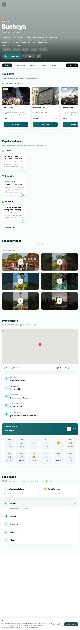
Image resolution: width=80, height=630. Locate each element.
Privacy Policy (34, 627)
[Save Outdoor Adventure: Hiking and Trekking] (23, 220)
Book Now (15, 124)
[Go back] (4, 4)
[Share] (38, 56)
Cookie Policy (26, 627)
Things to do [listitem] (20, 65)
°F (73, 428)
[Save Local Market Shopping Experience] (23, 195)
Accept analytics (71, 624)
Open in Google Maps (67, 368)
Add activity (10, 228)
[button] (16, 108)
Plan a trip (72, 65)
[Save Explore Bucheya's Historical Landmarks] (23, 169)
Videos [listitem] (32, 65)
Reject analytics (56, 624)
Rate (30, 56)
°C (69, 428)
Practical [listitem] (44, 65)
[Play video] (20, 262)
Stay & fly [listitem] (7, 65)
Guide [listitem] (54, 65)
